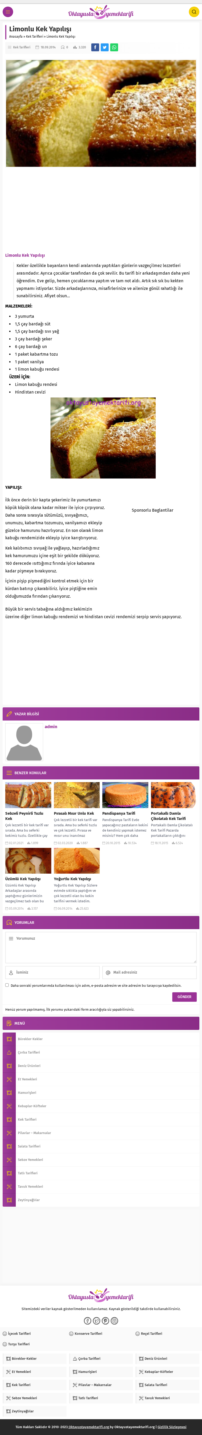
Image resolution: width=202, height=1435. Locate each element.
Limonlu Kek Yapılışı (25, 255)
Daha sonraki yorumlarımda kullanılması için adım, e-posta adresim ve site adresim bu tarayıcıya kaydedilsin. (96, 986)
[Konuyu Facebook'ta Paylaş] (95, 47)
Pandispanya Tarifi (118, 813)
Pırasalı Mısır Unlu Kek (74, 813)
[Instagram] (114, 1321)
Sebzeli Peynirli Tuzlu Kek (24, 816)
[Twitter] (96, 1321)
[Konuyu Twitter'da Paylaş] (105, 47)
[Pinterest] (105, 1321)
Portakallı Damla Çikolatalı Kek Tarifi (168, 816)
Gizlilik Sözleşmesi (172, 1427)
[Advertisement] (101, 209)
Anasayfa (16, 36)
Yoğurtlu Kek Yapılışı (72, 879)
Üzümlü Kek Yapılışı (23, 879)
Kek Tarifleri (34, 36)
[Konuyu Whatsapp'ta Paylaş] (114, 47)
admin (51, 726)
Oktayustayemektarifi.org (89, 1427)
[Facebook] (87, 1321)
